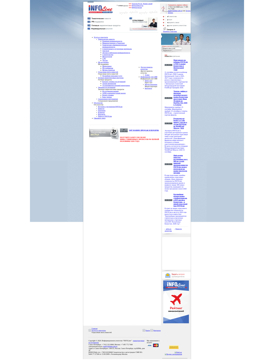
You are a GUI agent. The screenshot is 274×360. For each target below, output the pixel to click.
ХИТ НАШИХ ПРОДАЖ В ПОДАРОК (144, 130)
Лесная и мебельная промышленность (116, 53)
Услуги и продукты (101, 37)
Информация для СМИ (149, 77)
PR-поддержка (103, 62)
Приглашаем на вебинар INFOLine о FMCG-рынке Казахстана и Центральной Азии (180, 65)
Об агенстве (98, 103)
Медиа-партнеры (151, 84)
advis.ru (168, 229)
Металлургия (107, 56)
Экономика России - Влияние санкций (142, 3)
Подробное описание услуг (112, 76)
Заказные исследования (106, 87)
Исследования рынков (110, 91)
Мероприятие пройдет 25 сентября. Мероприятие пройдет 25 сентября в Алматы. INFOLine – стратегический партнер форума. (176, 111)
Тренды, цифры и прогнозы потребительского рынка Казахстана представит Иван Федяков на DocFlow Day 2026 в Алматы (180, 98)
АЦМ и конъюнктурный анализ (114, 93)
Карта (148, 330)
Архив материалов (109, 83)
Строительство (107, 55)
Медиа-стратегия (108, 70)
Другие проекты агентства (147, 68)
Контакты (101, 114)
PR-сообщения (107, 68)
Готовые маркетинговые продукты (111, 78)
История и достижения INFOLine (110, 107)
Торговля (105, 51)
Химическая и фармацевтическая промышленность (114, 46)
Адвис (147, 75)
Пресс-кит (148, 81)
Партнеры (101, 110)
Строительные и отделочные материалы (117, 49)
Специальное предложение (108, 99)
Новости (101, 109)
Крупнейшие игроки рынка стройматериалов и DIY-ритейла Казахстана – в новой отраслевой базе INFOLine (180, 200)
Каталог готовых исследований (113, 82)
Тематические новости (106, 39)
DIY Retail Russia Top (137, 5)
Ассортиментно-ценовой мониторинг (116, 85)
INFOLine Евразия (137, 7)
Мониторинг (107, 66)
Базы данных (107, 97)
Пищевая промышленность (112, 41)
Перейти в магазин (170, 31)
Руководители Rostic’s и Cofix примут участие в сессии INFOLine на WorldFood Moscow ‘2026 (180, 123)
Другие (105, 60)
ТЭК (104, 58)
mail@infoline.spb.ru (175, 11)
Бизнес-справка (108, 95)
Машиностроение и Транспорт (113, 43)
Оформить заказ (99, 118)
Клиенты (101, 112)
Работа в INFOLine (105, 116)
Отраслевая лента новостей (108, 72)
